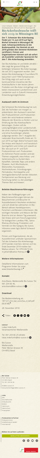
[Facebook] (14, 315)
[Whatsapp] (21, 315)
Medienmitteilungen (26, 26)
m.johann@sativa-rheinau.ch (14, 251)
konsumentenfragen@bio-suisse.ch (13, 388)
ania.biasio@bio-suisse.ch (13, 286)
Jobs (3, 397)
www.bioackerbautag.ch (12, 269)
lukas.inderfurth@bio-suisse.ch (15, 337)
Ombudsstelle (6, 402)
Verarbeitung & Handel (9, 422)
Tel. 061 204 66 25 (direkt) (13, 335)
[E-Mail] (25, 315)
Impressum (5, 406)
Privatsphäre (6, 410)
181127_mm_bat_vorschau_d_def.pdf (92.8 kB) (18, 302)
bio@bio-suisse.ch (8, 386)
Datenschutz (6, 408)
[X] (18, 315)
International (6, 424)
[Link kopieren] (28, 315)
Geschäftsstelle (7, 400)
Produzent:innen (7, 420)
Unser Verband (7, 26)
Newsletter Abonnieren (20, 436)
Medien (15, 26)
